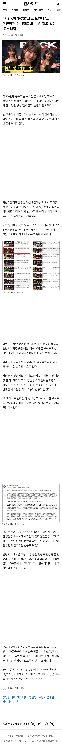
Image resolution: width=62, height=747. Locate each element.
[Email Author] (22, 688)
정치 (50, 10)
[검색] (57, 3)
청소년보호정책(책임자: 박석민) (41, 735)
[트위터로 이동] (33, 724)
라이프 (14, 10)
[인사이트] (31, 3)
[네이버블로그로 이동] (52, 724)
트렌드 (26, 10)
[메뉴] (4, 3)
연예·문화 (38, 10)
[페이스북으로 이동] (26, 724)
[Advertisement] (31, 163)
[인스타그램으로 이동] (39, 724)
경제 (5, 10)
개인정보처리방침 (15, 735)
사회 (59, 10)
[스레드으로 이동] (45, 724)
